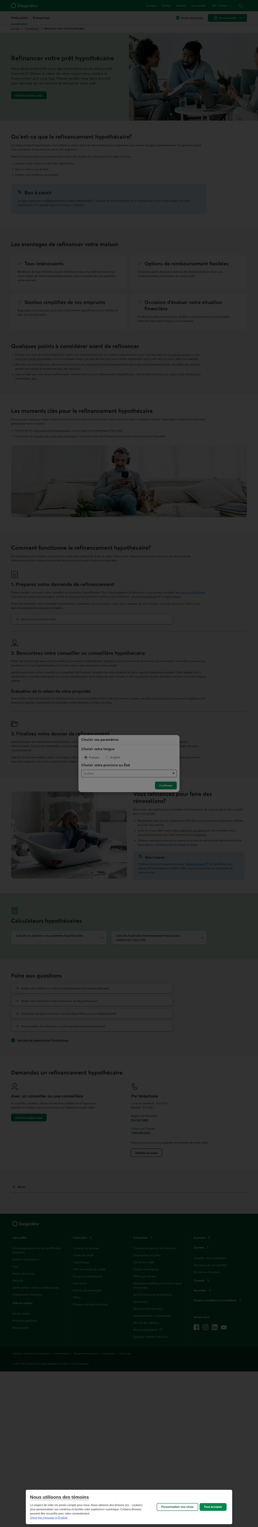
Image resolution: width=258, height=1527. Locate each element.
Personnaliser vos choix (177, 1506)
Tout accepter (213, 1506)
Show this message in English (49, 1517)
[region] (129, 1507)
